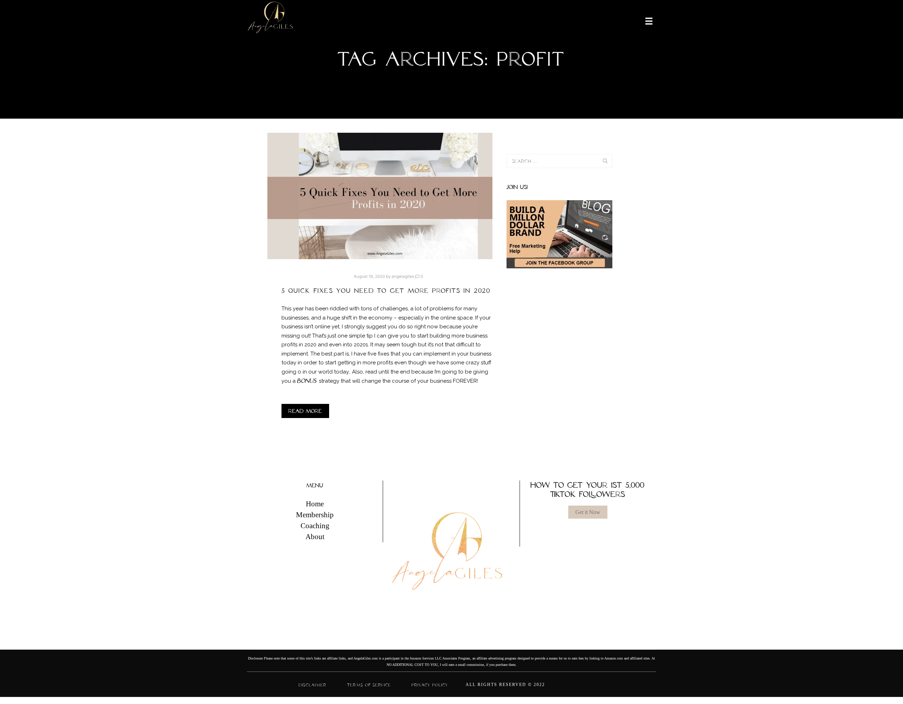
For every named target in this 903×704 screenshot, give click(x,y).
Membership (315, 515)
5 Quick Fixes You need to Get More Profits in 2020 (386, 290)
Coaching (315, 525)
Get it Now (587, 512)
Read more (305, 411)
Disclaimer (313, 684)
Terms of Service (369, 684)
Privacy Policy (430, 684)
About (315, 536)
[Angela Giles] (271, 20)
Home (315, 504)
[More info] (644, 20)
